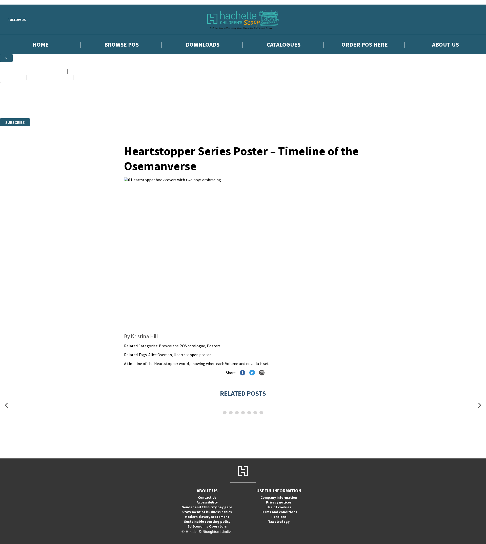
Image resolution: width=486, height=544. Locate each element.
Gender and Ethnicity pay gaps (207, 507)
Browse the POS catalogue (182, 345)
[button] (6, 405)
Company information (278, 497)
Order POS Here (364, 44)
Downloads (202, 44)
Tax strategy (279, 521)
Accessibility (207, 502)
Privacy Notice (183, 107)
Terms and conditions (279, 512)
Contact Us (207, 497)
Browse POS (121, 44)
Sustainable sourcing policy (207, 521)
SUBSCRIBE (15, 122)
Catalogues (283, 44)
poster (205, 354)
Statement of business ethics (207, 512)
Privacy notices (279, 502)
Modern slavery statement (207, 516)
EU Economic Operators (207, 526)
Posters (213, 345)
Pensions (279, 516)
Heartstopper (185, 354)
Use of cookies (279, 507)
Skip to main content (16, 2)
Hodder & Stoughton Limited (58, 107)
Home (41, 44)
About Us (445, 44)
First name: (10, 71)
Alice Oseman (160, 354)
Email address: (13, 77)
